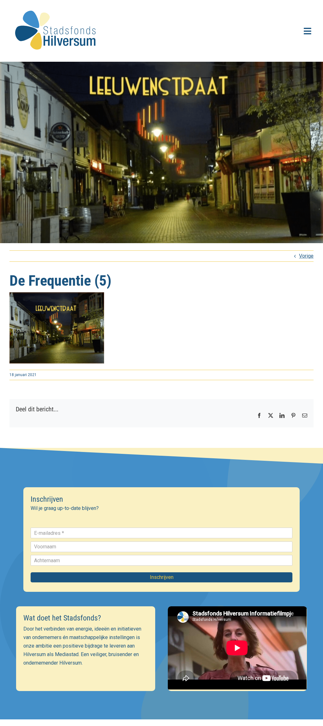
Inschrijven (161, 577)
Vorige (306, 256)
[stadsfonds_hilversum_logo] (56, 7)
